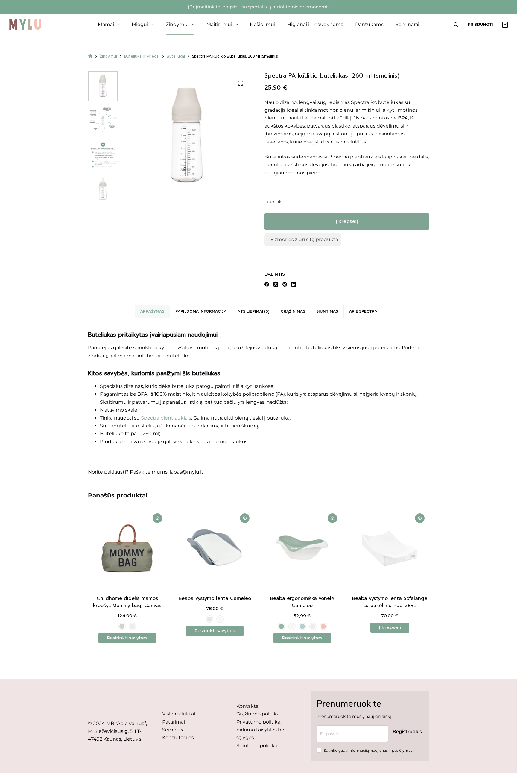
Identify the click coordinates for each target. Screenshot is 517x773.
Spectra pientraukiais (166, 418)
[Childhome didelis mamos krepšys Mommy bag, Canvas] (127, 548)
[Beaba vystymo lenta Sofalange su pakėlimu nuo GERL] (390, 548)
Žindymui (177, 24)
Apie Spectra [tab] (363, 311)
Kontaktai (248, 706)
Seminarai (407, 24)
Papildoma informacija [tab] (200, 311)
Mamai (106, 24)
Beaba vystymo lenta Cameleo (215, 598)
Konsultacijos (178, 737)
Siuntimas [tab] (327, 311)
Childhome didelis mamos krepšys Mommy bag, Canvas (127, 602)
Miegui (140, 24)
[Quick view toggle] (157, 518)
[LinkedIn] (293, 284)
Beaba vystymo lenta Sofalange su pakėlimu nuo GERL (389, 602)
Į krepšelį (347, 221)
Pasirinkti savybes (127, 638)
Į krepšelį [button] (390, 627)
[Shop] (90, 56)
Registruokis (407, 731)
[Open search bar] (456, 24)
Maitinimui (219, 24)
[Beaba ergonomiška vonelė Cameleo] (302, 548)
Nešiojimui (262, 24)
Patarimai (173, 722)
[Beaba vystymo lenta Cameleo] (215, 548)
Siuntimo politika (256, 745)
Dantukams (369, 24)
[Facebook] (266, 284)
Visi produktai (178, 714)
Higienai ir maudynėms (315, 24)
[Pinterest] (284, 284)
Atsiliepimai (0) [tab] (254, 311)
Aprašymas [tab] (152, 311)
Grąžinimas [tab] (293, 311)
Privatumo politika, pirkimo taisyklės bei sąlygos (260, 730)
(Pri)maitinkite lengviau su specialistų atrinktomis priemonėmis (258, 7)
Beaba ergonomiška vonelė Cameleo (302, 602)
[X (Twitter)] (275, 284)
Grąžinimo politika (257, 714)
